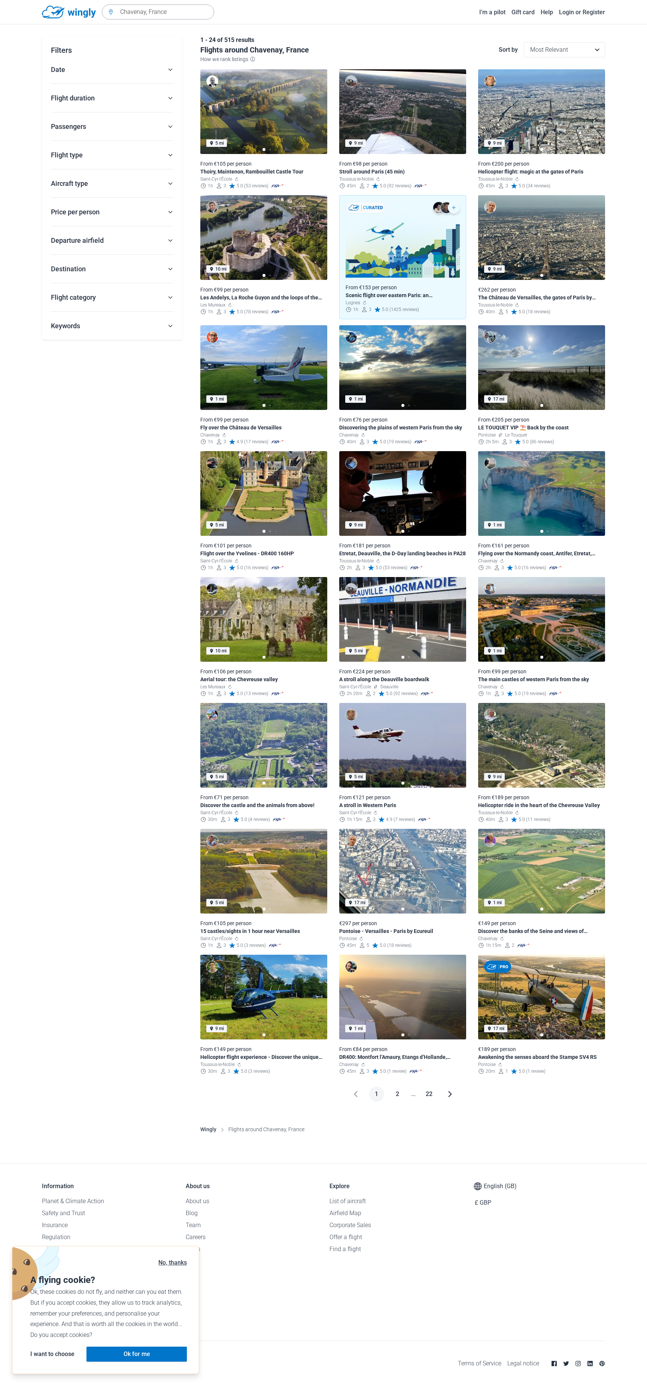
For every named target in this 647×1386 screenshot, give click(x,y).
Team (193, 1225)
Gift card (523, 12)
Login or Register (582, 12)
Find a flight (345, 1249)
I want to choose (52, 1354)
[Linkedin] (590, 1364)
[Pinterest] (602, 1364)
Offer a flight (345, 1237)
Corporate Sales (350, 1225)
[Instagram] (578, 1364)
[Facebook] (554, 1364)
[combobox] (158, 11)
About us (197, 1201)
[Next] (450, 1094)
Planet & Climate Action (73, 1201)
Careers (196, 1237)
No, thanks (172, 1262)
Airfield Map (345, 1213)
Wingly (208, 1129)
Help (547, 12)
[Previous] (355, 1094)
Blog (192, 1213)
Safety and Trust (63, 1213)
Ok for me (137, 1354)
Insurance (55, 1225)
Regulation (56, 1237)
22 (429, 1093)
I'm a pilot (492, 12)
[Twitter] (566, 1364)
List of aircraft (347, 1201)
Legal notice (523, 1363)
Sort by (508, 49)
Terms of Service (479, 1363)
